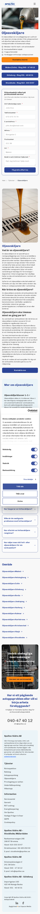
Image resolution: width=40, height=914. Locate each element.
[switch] (34, 456)
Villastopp (8, 788)
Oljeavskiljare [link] (22, 180)
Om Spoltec (9, 812)
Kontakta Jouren (20, 60)
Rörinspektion (10, 768)
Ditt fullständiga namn (13, 104)
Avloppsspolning (11, 775)
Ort (6, 148)
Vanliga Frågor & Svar (13, 816)
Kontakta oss (26, 371)
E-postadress (10, 121)
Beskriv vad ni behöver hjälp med (17, 157)
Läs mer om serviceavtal (20, 679)
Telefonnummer (10, 113)
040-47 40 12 (20, 720)
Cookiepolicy (9, 822)
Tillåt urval (20, 494)
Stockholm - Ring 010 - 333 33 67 (20, 83)
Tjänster (11, 180)
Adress (7, 130)
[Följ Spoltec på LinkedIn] (17, 903)
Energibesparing (11, 809)
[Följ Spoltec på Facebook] (23, 903)
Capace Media (26, 906)
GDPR (6, 819)
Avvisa (20, 501)
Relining (7, 772)
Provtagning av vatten (13, 782)
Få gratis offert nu (20, 170)
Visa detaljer (28, 479)
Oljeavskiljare (10, 778)
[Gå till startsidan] (9, 3)
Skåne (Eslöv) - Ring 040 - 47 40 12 (20, 67)
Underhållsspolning (12, 785)
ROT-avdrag (9, 806)
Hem (3, 180)
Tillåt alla (19, 486)
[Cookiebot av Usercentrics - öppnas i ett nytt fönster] (28, 410)
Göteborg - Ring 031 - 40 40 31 (20, 75)
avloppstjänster (10, 756)
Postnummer (9, 139)
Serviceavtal (9, 799)
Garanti (7, 802)
